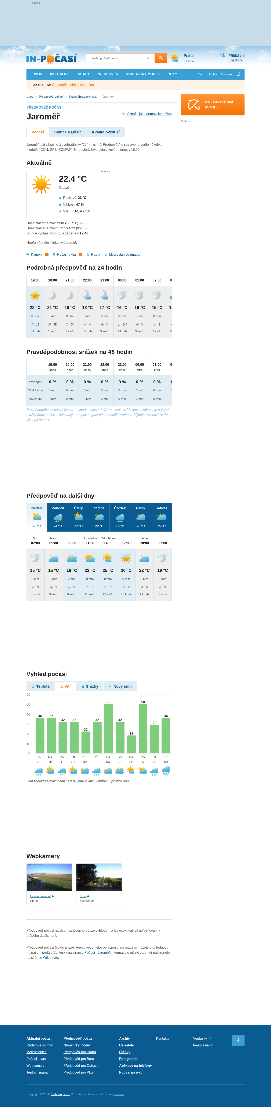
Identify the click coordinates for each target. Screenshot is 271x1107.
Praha (188, 55)
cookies (118, 1094)
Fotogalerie (128, 1059)
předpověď (107, 74)
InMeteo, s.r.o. (60, 1094)
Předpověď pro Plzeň (79, 1072)
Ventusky (200, 1038)
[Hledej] (161, 58)
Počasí (38, 132)
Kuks (83, 896)
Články (124, 1052)
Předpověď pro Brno (79, 1059)
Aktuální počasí (38, 1038)
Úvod (29, 96)
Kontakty (162, 1038)
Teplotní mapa (37, 1072)
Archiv (213, 74)
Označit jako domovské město (149, 114)
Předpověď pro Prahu (80, 1052)
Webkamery (35, 1065)
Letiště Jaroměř (40, 896)
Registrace (235, 60)
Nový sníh (122, 686)
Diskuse (226, 74)
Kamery (37, 254)
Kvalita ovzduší (106, 132)
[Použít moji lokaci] (148, 58)
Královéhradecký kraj (83, 96)
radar (82, 74)
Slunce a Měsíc (68, 132)
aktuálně (59, 74)
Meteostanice (119, 254)
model (143, 74)
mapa (135, 254)
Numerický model (77, 1045)
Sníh (201, 74)
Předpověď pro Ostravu (81, 1065)
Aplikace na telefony (135, 1065)
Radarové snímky (39, 1045)
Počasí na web (130, 1072)
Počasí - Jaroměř (97, 952)
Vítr (68, 686)
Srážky (92, 686)
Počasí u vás (66, 254)
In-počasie (201, 1045)
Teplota (43, 686)
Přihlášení (236, 55)
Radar (95, 254)
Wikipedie (50, 957)
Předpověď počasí (51, 96)
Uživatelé (126, 1045)
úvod (37, 74)
